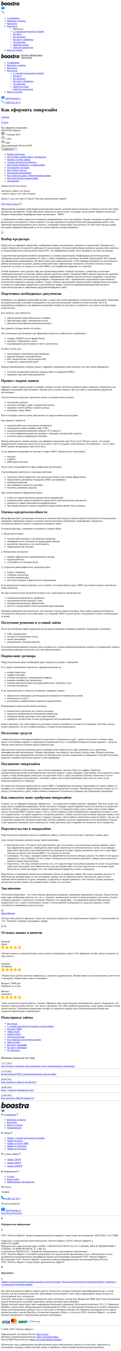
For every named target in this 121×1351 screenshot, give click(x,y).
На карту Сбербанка (23, 39)
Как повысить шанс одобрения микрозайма (29, 175)
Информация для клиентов (20, 1182)
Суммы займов (11, 1154)
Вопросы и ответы (16, 21)
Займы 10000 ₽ (14, 1166)
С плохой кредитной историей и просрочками (30, 1026)
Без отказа (12, 1023)
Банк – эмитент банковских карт (17, 1090)
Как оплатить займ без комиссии (17, 1098)
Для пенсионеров (16, 1037)
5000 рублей (13, 1031)
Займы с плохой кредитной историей (26, 1138)
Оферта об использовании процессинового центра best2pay (31, 1282)
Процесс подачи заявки (19, 159)
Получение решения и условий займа (26, 165)
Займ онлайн (13, 1042)
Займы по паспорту (17, 1148)
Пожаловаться (14, 1127)
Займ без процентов (23, 47)
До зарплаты (19, 42)
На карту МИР (14, 1029)
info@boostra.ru (13, 98)
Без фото (17, 34)
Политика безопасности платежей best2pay (83, 1282)
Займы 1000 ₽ (14, 1159)
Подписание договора (18, 167)
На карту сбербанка (17, 1047)
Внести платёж (14, 50)
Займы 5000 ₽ (14, 1162)
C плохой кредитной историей (28, 31)
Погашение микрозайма (19, 173)
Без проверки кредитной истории (24, 1039)
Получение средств (17, 170)
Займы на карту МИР (18, 1143)
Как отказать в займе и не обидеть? (19, 1082)
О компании (13, 18)
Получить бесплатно (11, 1213)
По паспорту (19, 37)
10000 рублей (14, 1034)
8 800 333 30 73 (13, 102)
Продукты (12, 26)
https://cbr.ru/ (42, 1334)
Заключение (13, 181)
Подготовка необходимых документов (26, 157)
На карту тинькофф (17, 1045)
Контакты (12, 23)
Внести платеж (14, 1125)
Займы (7, 1133)
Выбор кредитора (16, 154)
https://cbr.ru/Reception (47, 1337)
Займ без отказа (21, 45)
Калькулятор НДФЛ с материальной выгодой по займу (29, 1074)
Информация (10, 1171)
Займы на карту (15, 1140)
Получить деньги (10, 204)
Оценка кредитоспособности (21, 162)
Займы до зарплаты (17, 1146)
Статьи (10, 1176)
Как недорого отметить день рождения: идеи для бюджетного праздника (37, 1066)
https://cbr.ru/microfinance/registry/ (46, 1339)
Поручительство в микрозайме (22, 178)
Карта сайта (13, 1179)
